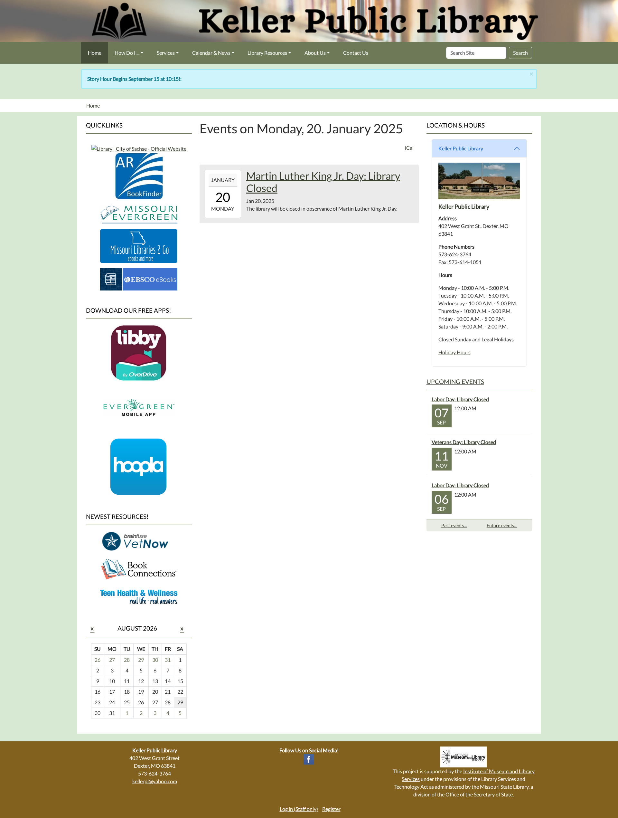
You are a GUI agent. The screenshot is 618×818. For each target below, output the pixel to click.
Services (166, 53)
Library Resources (267, 53)
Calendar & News (211, 53)
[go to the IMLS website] (463, 757)
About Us (315, 53)
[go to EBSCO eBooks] (138, 278)
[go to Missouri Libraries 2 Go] (138, 245)
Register (331, 809)
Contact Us (355, 53)
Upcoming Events (455, 381)
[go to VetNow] (138, 541)
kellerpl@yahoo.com (154, 781)
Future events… (502, 525)
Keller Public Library (460, 148)
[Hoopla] (138, 466)
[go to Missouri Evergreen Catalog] (138, 148)
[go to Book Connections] (138, 569)
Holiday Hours (454, 352)
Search (520, 53)
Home (94, 53)
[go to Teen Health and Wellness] (138, 596)
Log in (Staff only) (299, 809)
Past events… (454, 525)
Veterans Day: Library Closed (464, 442)
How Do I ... (127, 53)
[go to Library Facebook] (309, 759)
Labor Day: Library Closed (460, 399)
